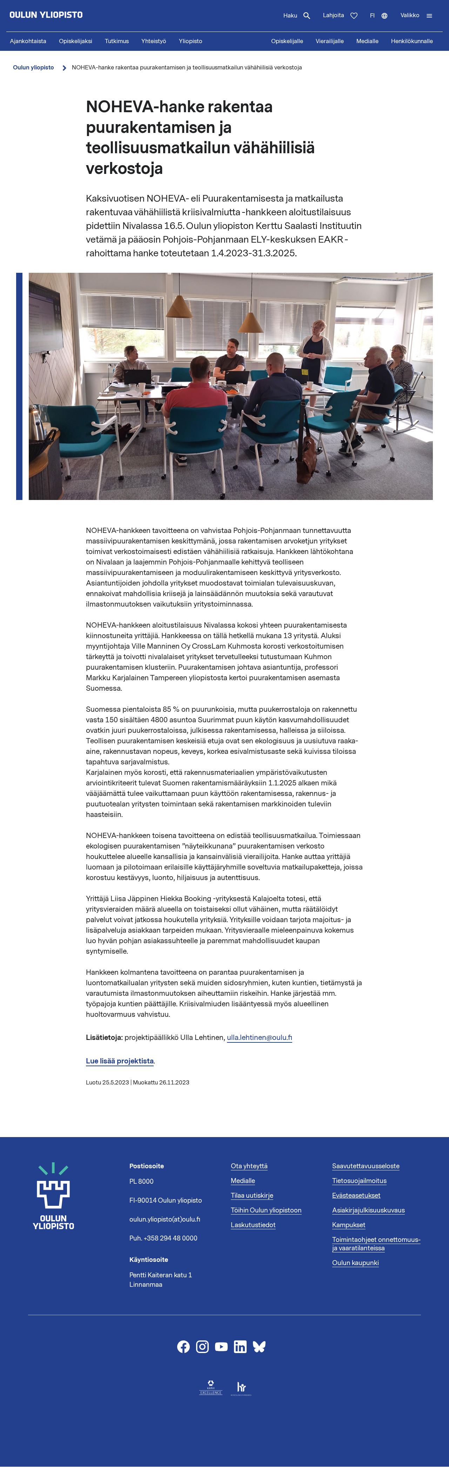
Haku (290, 16)
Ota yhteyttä (249, 1166)
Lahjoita (333, 15)
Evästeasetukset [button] (356, 1195)
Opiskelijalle (287, 41)
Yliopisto (190, 41)
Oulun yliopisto (33, 67)
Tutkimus (117, 41)
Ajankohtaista (28, 41)
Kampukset (349, 1225)
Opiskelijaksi (75, 41)
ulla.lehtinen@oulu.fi (259, 1037)
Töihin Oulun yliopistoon (266, 1210)
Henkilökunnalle (412, 41)
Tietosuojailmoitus (359, 1180)
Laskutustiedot (253, 1225)
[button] (416, 16)
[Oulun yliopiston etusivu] (69, 16)
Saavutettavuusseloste (366, 1166)
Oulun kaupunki (355, 1262)
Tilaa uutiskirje (252, 1195)
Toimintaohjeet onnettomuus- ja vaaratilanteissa (376, 1244)
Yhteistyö (153, 41)
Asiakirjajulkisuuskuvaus (368, 1210)
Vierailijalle (330, 41)
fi (382, 22)
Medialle (367, 41)
